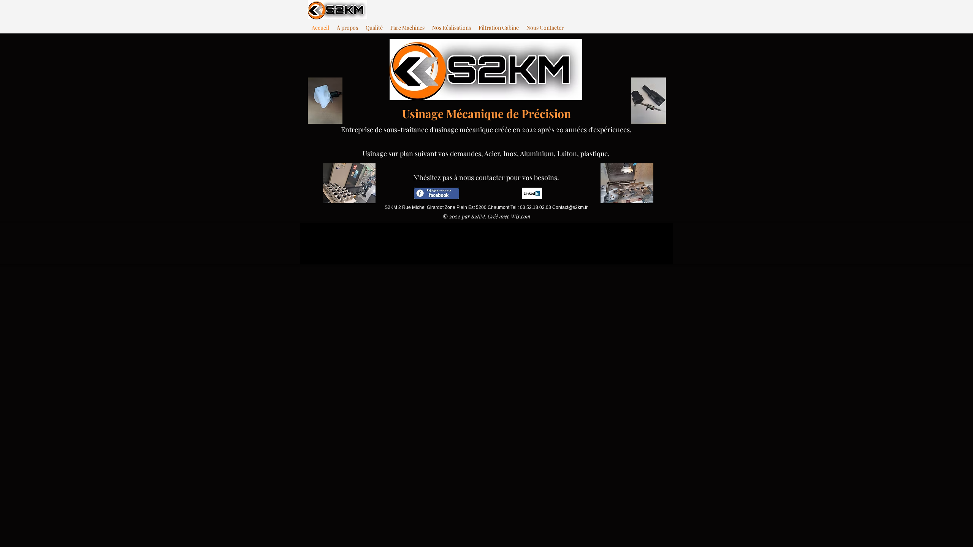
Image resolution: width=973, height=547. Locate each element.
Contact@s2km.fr (570, 207)
